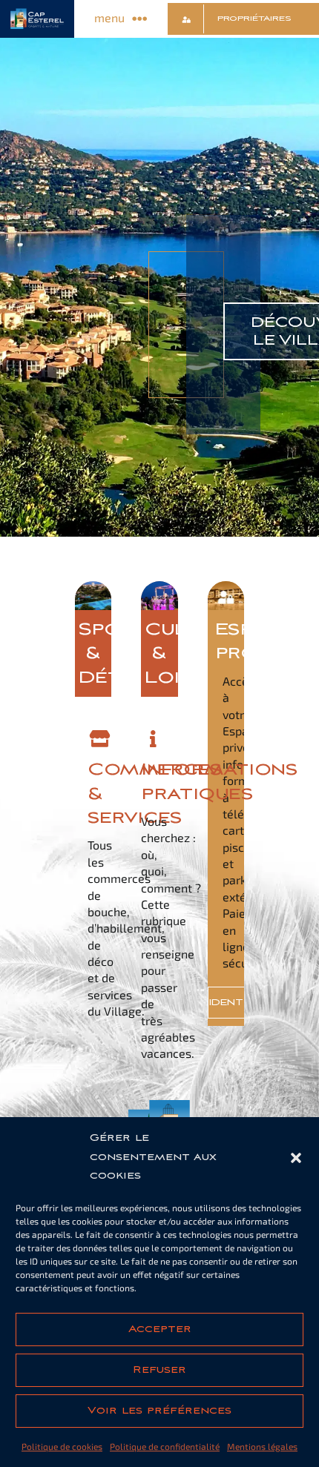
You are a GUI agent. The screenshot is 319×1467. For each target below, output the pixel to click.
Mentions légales (262, 1446)
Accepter (159, 1329)
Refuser (159, 1370)
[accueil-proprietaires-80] (226, 587)
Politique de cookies (62, 1446)
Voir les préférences (159, 1411)
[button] (296, 1157)
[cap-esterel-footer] (159, 1106)
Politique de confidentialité (165, 1446)
